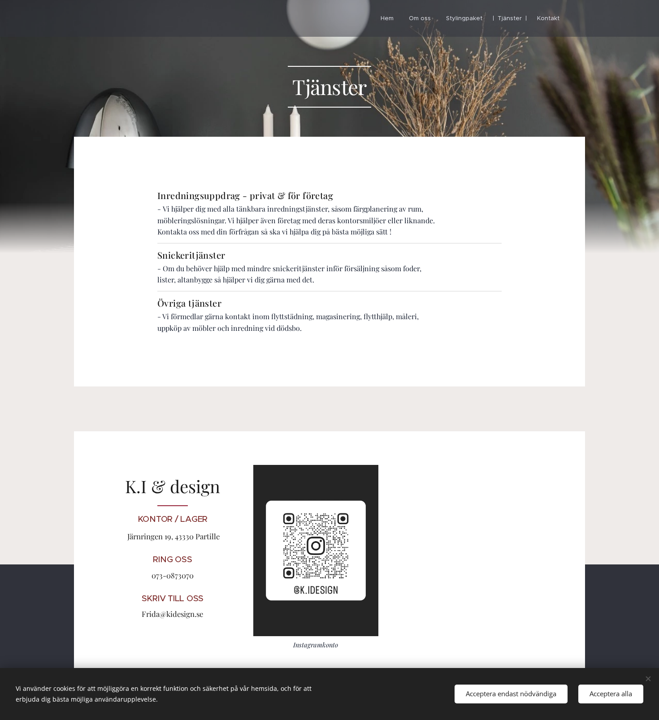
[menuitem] (387, 18)
